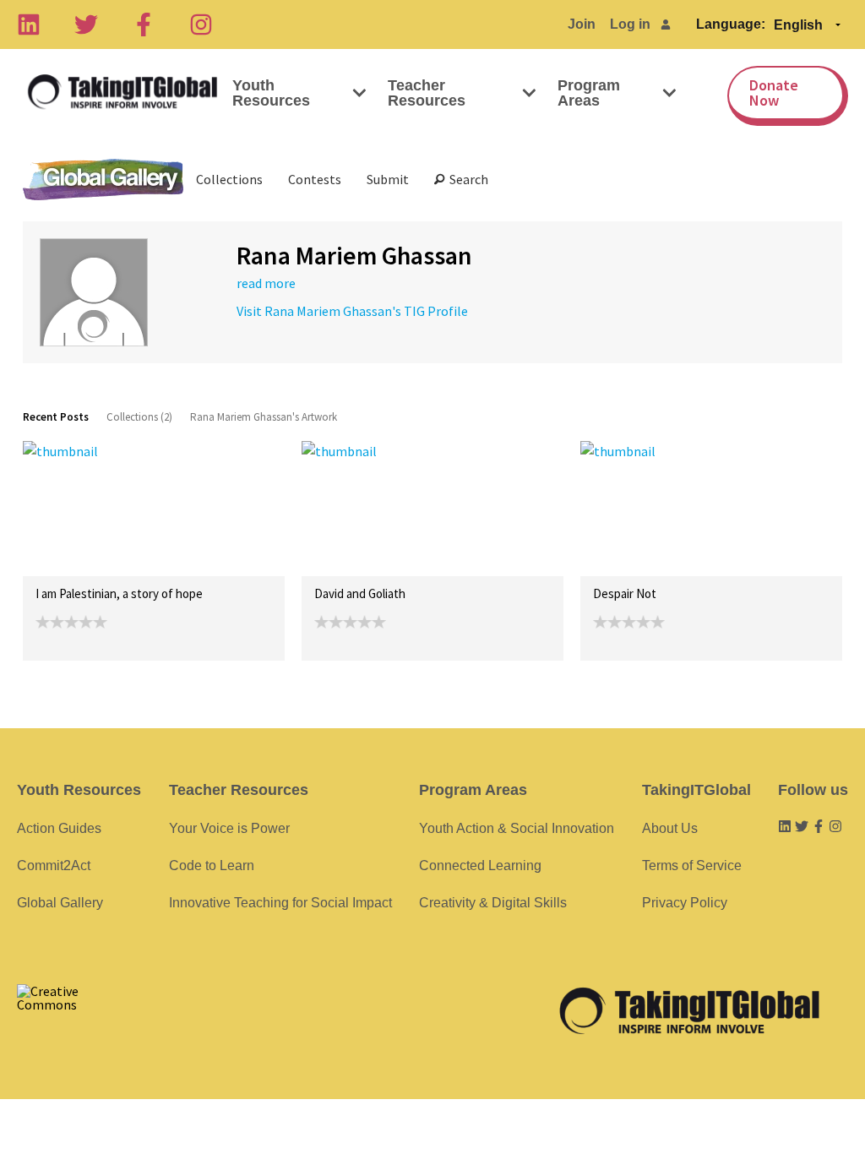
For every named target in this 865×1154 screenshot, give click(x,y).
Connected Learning (480, 865)
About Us (670, 828)
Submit (388, 179)
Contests (314, 179)
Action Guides (59, 828)
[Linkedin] (29, 24)
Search (466, 179)
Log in (630, 24)
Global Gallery (103, 179)
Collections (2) (139, 417)
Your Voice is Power (229, 828)
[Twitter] (86, 24)
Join (582, 24)
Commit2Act (53, 865)
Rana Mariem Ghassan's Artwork (263, 417)
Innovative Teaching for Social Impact (280, 902)
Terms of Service (692, 865)
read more (266, 283)
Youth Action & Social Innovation (516, 828)
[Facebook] (143, 24)
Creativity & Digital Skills (493, 902)
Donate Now (773, 92)
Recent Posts (56, 417)
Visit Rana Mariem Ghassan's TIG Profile (352, 310)
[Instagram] (201, 24)
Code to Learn (211, 865)
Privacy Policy (684, 902)
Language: (730, 24)
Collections (229, 179)
